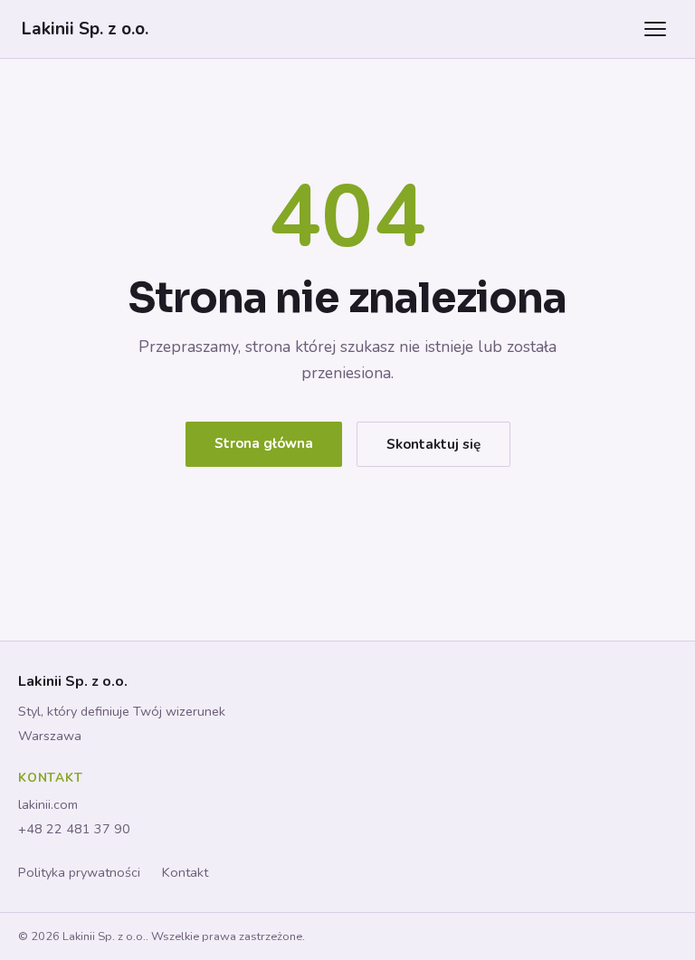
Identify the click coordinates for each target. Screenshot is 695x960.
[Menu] (655, 29)
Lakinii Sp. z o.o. (85, 29)
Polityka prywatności (79, 872)
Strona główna (263, 443)
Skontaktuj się (433, 444)
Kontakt (185, 872)
